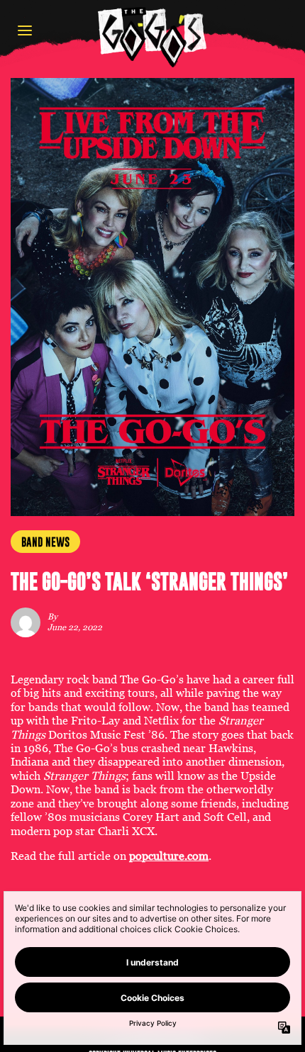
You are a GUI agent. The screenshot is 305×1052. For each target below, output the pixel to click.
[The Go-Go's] (152, 36)
